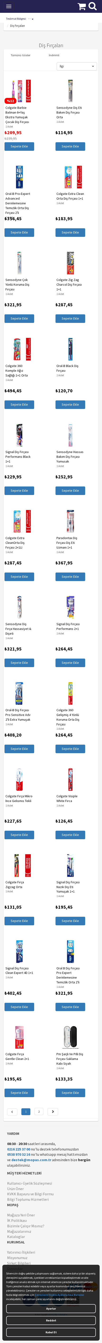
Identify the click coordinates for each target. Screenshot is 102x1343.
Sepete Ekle (18, 146)
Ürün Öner (15, 1188)
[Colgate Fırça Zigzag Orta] (18, 865)
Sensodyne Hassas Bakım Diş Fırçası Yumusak (69, 456)
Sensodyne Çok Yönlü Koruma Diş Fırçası (16, 284)
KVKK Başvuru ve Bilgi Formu (30, 1194)
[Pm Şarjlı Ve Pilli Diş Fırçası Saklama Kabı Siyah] (69, 1037)
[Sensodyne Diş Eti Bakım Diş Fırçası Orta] (69, 91)
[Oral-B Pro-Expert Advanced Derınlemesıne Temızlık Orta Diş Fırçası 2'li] (18, 177)
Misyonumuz (17, 1257)
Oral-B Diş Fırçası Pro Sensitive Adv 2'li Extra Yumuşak (17, 715)
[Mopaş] (34, 5)
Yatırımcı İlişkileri (21, 1252)
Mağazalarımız (19, 1231)
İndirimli (54, 55)
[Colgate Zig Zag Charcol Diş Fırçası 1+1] (69, 263)
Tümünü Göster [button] (20, 55)
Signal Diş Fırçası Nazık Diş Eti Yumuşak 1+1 (67, 887)
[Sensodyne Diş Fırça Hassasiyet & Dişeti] (18, 607)
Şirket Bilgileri (19, 1263)
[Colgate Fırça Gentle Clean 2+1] (18, 1037)
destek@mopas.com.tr (31, 1159)
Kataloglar (16, 1236)
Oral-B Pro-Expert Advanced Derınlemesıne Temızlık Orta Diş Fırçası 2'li (17, 203)
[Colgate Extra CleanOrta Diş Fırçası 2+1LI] (18, 521)
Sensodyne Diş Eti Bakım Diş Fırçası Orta (68, 112)
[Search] (92, 5)
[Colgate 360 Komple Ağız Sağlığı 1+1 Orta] (18, 349)
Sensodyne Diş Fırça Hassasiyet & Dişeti (17, 629)
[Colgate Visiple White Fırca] (69, 779)
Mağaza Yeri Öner (21, 1215)
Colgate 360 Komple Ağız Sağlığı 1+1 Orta (16, 370)
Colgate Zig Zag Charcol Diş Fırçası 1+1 (68, 284)
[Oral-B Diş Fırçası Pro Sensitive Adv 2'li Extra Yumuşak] (18, 693)
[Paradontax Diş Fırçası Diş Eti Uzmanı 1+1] (69, 521)
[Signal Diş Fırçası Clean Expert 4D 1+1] (18, 951)
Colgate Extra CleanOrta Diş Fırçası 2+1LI (14, 543)
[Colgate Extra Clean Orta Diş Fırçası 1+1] (69, 177)
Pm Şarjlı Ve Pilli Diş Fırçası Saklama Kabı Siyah (69, 1059)
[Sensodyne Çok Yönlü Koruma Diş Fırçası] (18, 263)
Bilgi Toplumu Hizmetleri (28, 1199)
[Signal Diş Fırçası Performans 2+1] (69, 607)
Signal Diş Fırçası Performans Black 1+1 (17, 456)
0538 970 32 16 (18, 1154)
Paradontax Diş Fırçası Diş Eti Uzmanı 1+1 (66, 543)
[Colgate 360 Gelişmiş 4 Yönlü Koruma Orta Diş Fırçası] (69, 693)
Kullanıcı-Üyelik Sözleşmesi (29, 1183)
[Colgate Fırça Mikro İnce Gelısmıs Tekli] (18, 779)
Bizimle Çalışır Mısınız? (25, 1226)
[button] (77, 66)
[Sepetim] (82, 6)
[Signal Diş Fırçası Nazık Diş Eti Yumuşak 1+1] (69, 865)
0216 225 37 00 (18, 1149)
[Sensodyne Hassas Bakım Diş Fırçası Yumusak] (69, 435)
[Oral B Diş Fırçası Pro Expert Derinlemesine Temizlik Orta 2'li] (69, 951)
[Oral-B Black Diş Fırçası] (69, 349)
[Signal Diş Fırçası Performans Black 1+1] (18, 435)
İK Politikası (17, 1220)
